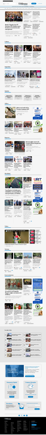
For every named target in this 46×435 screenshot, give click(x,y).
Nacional (10, 8)
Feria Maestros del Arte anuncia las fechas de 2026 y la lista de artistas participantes (36, 26)
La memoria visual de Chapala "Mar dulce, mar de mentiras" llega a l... (16, 355)
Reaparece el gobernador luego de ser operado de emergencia (35, 340)
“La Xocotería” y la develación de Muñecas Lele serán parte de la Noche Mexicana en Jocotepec (37, 55)
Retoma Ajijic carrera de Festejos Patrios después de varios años (33, 143)
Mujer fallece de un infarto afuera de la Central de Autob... (35, 350)
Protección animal (37, 87)
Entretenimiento (9, 275)
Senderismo (9, 271)
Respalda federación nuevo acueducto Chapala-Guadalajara (9, 129)
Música (25, 62)
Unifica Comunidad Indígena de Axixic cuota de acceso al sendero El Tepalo (37, 261)
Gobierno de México (26, 21)
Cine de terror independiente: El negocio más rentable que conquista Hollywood (27, 312)
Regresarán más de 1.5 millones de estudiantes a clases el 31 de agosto (18, 130)
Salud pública (31, 87)
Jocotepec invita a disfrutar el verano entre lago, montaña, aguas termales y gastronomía (27, 261)
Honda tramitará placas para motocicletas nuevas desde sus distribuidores (9, 208)
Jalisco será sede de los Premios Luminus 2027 (22, 108)
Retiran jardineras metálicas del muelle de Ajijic (16, 335)
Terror (25, 323)
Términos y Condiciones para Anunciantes (25, 429)
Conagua (31, 21)
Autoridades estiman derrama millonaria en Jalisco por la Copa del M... (16, 345)
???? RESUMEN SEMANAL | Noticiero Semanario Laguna (16, 244)
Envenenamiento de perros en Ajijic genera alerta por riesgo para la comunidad (35, 79)
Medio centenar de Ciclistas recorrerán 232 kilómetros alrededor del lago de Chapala (9, 165)
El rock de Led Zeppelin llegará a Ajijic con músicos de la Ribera (13, 293)
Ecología (29, 8)
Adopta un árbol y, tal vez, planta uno (34, 345)
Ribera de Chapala (11, 323)
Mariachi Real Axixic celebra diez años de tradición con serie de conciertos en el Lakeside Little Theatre (9, 313)
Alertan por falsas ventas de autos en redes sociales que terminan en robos (36, 13)
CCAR (9, 300)
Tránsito (28, 222)
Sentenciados (22, 86)
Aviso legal (24, 422)
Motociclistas (10, 216)
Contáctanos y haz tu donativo (30, 376)
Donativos (18, 430)
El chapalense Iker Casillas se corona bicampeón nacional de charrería (16, 340)
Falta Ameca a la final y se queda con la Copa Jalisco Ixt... (35, 335)
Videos (6, 226)
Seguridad (35, 8)
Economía (12, 427)
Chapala (16, 35)
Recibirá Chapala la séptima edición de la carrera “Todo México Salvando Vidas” (27, 165)
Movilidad (32, 8)
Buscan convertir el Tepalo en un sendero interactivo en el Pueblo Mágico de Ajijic (9, 261)
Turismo (26, 8)
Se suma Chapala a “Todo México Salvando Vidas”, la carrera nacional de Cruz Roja (18, 165)
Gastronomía (25, 270)
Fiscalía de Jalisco (41, 21)
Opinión (18, 8)
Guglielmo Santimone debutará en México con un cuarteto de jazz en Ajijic (27, 26)
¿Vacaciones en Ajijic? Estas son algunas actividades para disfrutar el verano (18, 261)
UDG (18, 86)
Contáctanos (19, 423)
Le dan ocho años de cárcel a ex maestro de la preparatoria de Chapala (23, 79)
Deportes (20, 8)
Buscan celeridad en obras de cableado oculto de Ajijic (18, 207)
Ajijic (15, 216)
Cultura (23, 8)
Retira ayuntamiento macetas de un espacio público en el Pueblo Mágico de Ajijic (27, 186)
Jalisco (8, 8)
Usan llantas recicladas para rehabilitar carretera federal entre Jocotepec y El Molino (13, 191)
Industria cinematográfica (30, 323)
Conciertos (28, 62)
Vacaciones (30, 270)
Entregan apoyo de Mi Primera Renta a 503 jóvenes (27, 129)
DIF (18, 35)
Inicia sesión (40, 3)
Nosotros (18, 422)
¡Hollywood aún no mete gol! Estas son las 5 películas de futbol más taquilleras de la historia (18, 312)
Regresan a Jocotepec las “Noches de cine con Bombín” (27, 287)
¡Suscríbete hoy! (32, 6)
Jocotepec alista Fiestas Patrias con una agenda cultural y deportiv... (16, 350)
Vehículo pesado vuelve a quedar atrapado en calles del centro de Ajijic (27, 208)
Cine (17, 114)
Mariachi (6, 323)
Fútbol (18, 322)
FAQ (17, 431)
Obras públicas (19, 216)
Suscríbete (33, 3)
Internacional (14, 8)
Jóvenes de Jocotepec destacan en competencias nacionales (9, 150)
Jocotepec (39, 63)
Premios (21, 114)
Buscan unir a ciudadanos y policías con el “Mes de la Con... (35, 355)
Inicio (5, 8)
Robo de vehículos (35, 21)
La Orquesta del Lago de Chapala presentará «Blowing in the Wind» (9, 54)
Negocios (12, 429)
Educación (39, 8)
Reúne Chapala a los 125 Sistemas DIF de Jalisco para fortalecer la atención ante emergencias (13, 27)
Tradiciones (34, 63)
